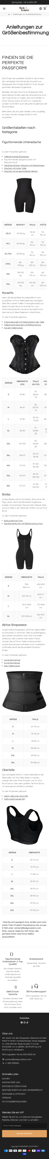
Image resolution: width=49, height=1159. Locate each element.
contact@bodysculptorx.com (16, 1059)
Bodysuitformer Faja (13, 520)
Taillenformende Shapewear (16, 156)
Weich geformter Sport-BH (16, 796)
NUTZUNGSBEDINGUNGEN (14, 1101)
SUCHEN (6, 1078)
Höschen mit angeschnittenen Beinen (21, 171)
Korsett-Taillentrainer (13, 328)
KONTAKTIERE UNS (11, 1082)
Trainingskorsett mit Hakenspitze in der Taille (24, 322)
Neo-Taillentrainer (12, 666)
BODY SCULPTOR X (31, 1146)
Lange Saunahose (12, 660)
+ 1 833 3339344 (10, 1063)
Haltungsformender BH (14, 799)
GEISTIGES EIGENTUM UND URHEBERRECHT (22, 1090)
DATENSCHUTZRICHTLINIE (14, 1086)
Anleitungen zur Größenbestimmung (27, 14)
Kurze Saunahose (12, 663)
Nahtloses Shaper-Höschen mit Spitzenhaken (24, 165)
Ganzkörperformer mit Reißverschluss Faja (23, 523)
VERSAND (6, 1097)
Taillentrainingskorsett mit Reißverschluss (22, 325)
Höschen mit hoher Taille (15, 168)
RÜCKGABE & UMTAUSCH (13, 1094)
